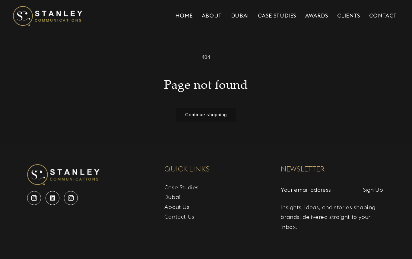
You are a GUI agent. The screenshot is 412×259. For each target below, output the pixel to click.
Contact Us (179, 216)
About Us (177, 206)
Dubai (172, 196)
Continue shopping (206, 114)
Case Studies (181, 187)
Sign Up (373, 189)
